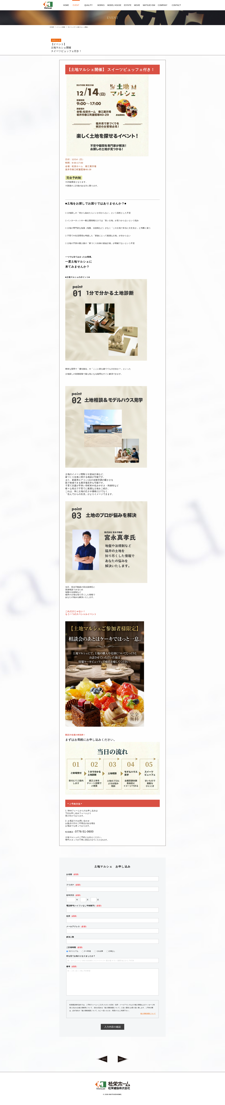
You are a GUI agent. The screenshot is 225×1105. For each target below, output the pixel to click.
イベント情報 (60, 27)
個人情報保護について (148, 1013)
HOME (52, 27)
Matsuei (48, 5)
